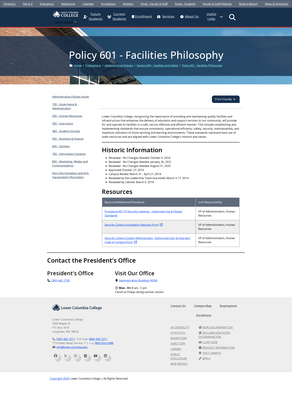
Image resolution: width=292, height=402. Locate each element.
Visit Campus (211, 353)
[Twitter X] (65, 356)
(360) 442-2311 (65, 339)
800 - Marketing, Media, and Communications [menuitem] (70, 163)
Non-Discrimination (217, 327)
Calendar (88, 4)
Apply (206, 358)
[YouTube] (95, 356)
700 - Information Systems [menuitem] (69, 154)
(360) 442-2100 (60, 280)
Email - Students (185, 4)
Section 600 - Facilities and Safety (157, 65)
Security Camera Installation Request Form (132, 225)
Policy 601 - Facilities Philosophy (202, 65)
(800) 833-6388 (104, 343)
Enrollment (203, 315)
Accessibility (180, 327)
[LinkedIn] (105, 356)
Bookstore (179, 338)
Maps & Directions (276, 4)
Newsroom (68, 4)
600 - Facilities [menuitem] (61, 146)
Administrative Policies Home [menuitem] (70, 97)
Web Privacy (179, 364)
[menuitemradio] (232, 17)
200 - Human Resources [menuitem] (67, 116)
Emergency (47, 4)
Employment (228, 306)
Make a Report (248, 4)
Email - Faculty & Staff (154, 4)
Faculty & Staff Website (217, 4)
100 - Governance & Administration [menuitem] (64, 106)
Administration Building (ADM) (138, 280)
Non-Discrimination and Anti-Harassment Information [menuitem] (70, 175)
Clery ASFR (209, 342)
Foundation (108, 4)
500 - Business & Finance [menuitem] (67, 139)
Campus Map (203, 306)
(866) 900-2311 (98, 339)
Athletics (128, 4)
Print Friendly (223, 99)
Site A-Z (28, 4)
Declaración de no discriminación (214, 335)
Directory (10, 4)
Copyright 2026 (59, 378)
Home (78, 65)
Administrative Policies (119, 65)
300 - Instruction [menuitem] (62, 123)
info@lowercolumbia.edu (72, 347)
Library (176, 349)
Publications (93, 65)
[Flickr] (85, 356)
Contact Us (178, 306)
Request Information (218, 348)
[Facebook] (55, 356)
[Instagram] (75, 356)
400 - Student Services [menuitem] (66, 131)
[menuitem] (9, 4)
